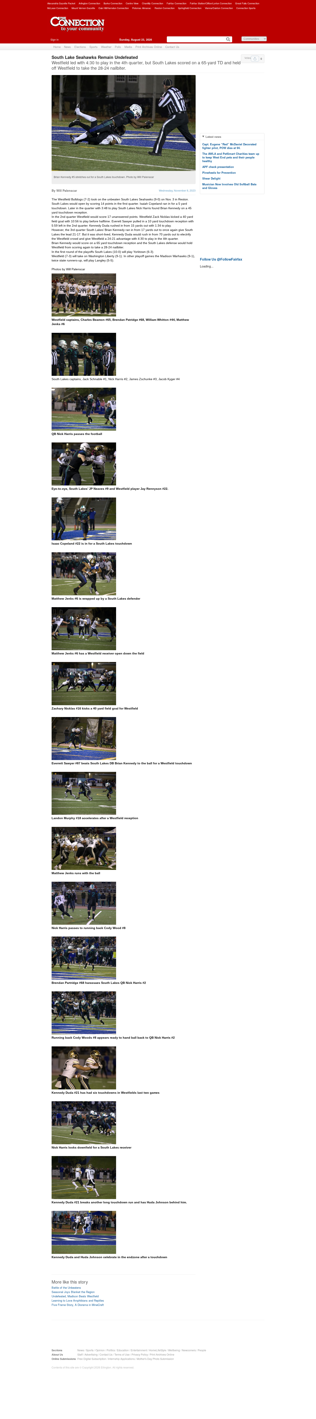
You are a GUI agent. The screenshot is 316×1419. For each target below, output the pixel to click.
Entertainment (139, 1350)
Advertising (91, 1354)
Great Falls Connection (247, 3)
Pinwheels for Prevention (219, 172)
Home (57, 47)
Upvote (255, 59)
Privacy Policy (140, 1354)
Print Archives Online (148, 47)
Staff (80, 1354)
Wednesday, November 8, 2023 (177, 190)
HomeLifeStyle (157, 1350)
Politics (111, 1350)
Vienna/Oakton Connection (219, 8)
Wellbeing (174, 1350)
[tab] (232, 136)
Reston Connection (165, 8)
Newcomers (189, 1350)
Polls (118, 47)
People (202, 1350)
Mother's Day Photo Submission (155, 1359)
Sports (93, 47)
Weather (106, 47)
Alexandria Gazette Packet (61, 3)
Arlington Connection (89, 3)
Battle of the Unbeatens (66, 1287)
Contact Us (172, 47)
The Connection (77, 27)
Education (123, 1350)
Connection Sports (246, 8)
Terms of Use (122, 1354)
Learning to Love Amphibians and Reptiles (78, 1300)
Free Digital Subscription (91, 1359)
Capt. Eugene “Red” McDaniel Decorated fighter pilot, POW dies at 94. (229, 146)
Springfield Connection (189, 8)
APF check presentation (218, 167)
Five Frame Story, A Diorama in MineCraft (78, 1305)
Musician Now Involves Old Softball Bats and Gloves (229, 186)
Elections (80, 47)
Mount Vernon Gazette (83, 8)
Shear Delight (211, 178)
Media (128, 47)
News (67, 47)
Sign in (55, 39)
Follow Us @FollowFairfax (221, 259)
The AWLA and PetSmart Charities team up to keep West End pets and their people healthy (230, 157)
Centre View (132, 3)
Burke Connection (113, 3)
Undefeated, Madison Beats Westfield (75, 1296)
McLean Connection (57, 8)
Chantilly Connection (152, 3)
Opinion (100, 1350)
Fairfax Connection (176, 3)
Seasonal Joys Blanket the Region (73, 1292)
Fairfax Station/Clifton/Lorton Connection (211, 3)
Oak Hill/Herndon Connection (113, 8)
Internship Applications (121, 1359)
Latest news (213, 137)
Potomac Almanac (141, 8)
